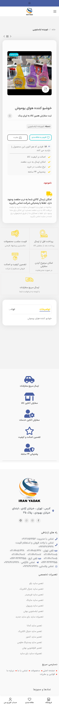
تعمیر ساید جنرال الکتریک (30, 631)
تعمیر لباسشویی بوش (33, 611)
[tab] (44, 309)
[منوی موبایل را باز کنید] (55, 11)
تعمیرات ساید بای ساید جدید (29, 617)
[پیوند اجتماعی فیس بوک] (38, 520)
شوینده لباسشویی (40, 29)
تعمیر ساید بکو (36, 583)
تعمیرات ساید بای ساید (31, 653)
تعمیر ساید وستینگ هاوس (29, 642)
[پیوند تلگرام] (20, 520)
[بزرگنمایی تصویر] (45, 89)
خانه (54, 29)
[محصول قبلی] (10, 36)
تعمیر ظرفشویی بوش (32, 648)
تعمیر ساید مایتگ (34, 600)
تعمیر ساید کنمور (34, 637)
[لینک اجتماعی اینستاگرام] (32, 520)
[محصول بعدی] (4, 36)
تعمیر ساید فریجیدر (34, 594)
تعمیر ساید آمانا (34, 625)
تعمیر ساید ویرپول (34, 606)
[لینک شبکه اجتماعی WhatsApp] (29, 3)
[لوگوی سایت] (29, 11)
